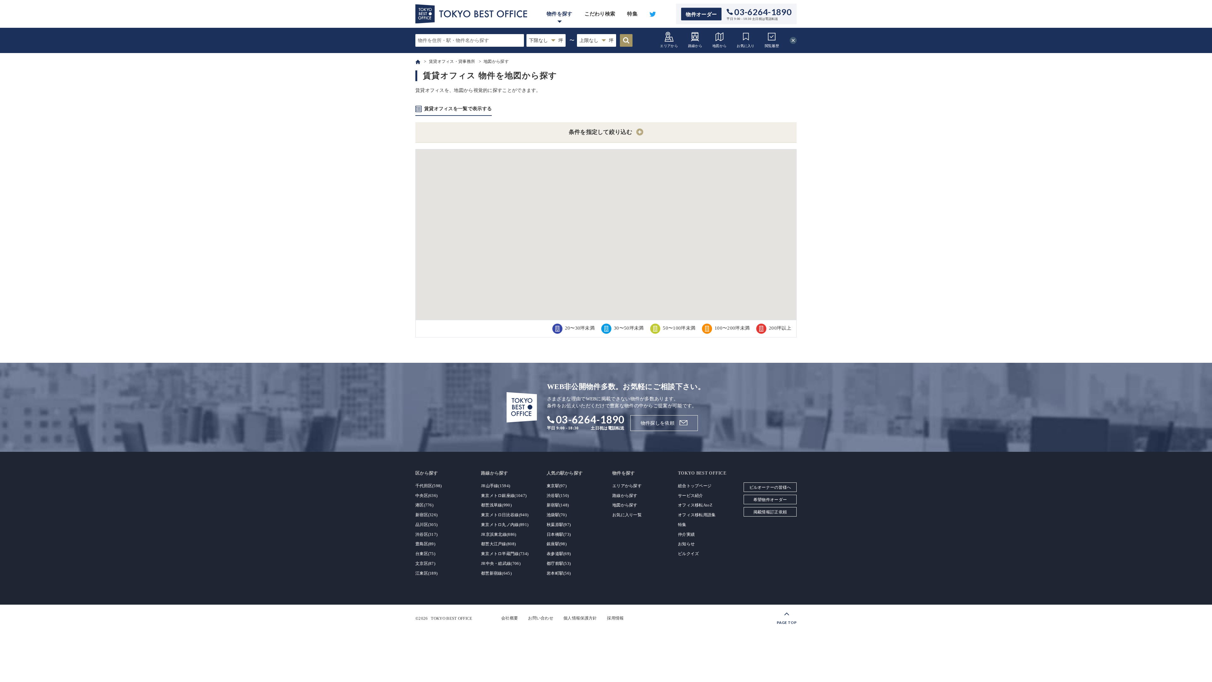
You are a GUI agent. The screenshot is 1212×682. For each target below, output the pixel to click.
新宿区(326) (426, 514)
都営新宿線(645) (496, 573)
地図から (719, 46)
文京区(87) (425, 563)
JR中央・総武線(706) (500, 563)
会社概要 (509, 618)
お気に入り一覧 (627, 514)
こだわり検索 (600, 13)
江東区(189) (426, 573)
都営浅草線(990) (496, 505)
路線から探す (625, 495)
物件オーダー (701, 14)
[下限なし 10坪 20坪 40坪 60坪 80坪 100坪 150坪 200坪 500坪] (546, 40)
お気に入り (746, 46)
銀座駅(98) (557, 543)
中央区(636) (426, 495)
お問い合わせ (540, 618)
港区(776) (424, 505)
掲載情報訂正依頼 (770, 512)
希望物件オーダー (770, 499)
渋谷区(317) (426, 534)
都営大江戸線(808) (498, 543)
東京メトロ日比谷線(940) (504, 514)
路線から (695, 46)
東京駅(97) (557, 485)
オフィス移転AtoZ (695, 505)
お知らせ (686, 543)
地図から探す (625, 505)
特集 (632, 13)
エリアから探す (627, 485)
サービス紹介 (690, 495)
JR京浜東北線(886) (498, 534)
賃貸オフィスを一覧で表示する (458, 108)
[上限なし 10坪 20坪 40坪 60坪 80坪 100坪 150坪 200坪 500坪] (596, 40)
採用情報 (615, 618)
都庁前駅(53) (559, 563)
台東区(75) (425, 553)
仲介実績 (686, 534)
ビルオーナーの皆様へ (770, 487)
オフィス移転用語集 (697, 514)
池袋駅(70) (557, 514)
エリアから (669, 46)
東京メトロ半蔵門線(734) (504, 553)
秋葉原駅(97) (559, 524)
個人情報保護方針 (580, 618)
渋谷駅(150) (558, 495)
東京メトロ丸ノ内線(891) (504, 524)
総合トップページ (694, 485)
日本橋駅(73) (559, 534)
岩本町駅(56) (559, 573)
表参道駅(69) (559, 553)
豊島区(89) (425, 543)
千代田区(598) (428, 485)
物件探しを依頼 (657, 423)
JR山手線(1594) (495, 485)
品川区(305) (426, 524)
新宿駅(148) (558, 505)
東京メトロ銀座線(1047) (503, 495)
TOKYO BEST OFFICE (451, 618)
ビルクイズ (688, 553)
